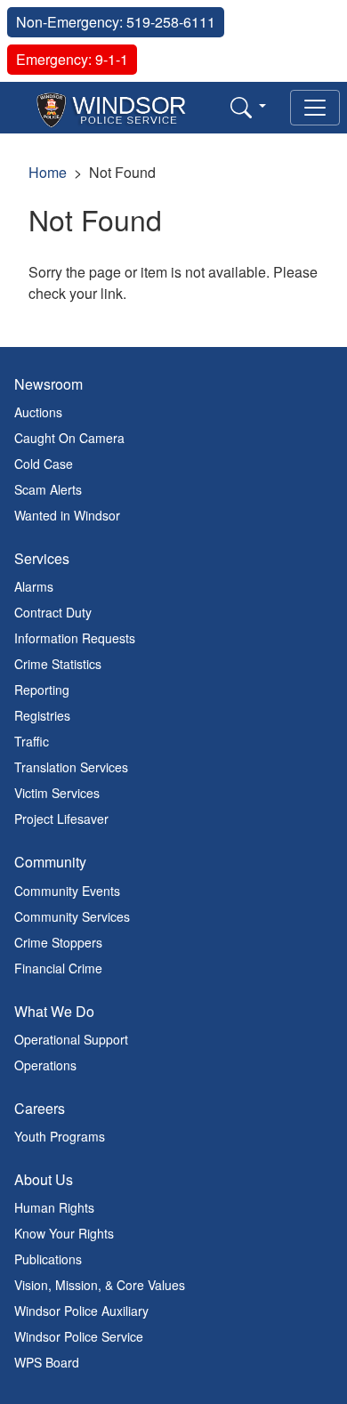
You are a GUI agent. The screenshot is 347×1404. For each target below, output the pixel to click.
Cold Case (43, 463)
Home (47, 172)
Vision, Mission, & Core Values (99, 1285)
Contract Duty (53, 612)
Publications (48, 1259)
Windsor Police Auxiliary (81, 1310)
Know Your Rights (64, 1233)
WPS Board (46, 1362)
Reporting (41, 689)
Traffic (31, 741)
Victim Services (57, 793)
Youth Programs (59, 1136)
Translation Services (71, 767)
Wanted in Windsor (67, 515)
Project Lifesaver (61, 818)
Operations (45, 1065)
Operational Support (71, 1039)
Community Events (67, 891)
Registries (42, 715)
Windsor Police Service (78, 1336)
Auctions (38, 412)
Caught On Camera (69, 438)
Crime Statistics (57, 664)
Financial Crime (58, 968)
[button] (248, 106)
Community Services (72, 916)
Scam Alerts (48, 489)
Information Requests (74, 638)
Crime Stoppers (58, 942)
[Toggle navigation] (315, 107)
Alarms (33, 586)
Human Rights (54, 1207)
